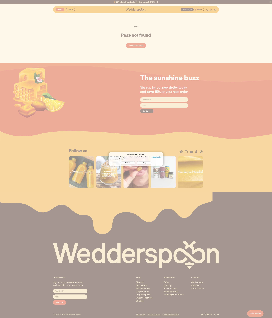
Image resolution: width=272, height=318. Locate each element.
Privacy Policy (157, 157)
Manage (127, 163)
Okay (144, 163)
